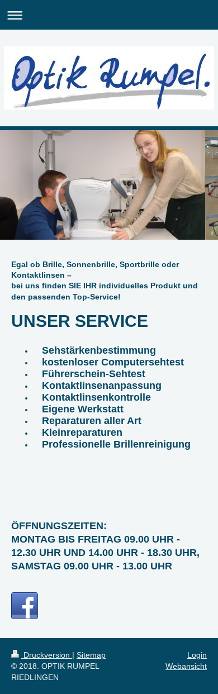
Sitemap (91, 654)
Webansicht (186, 666)
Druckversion (46, 654)
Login (197, 654)
